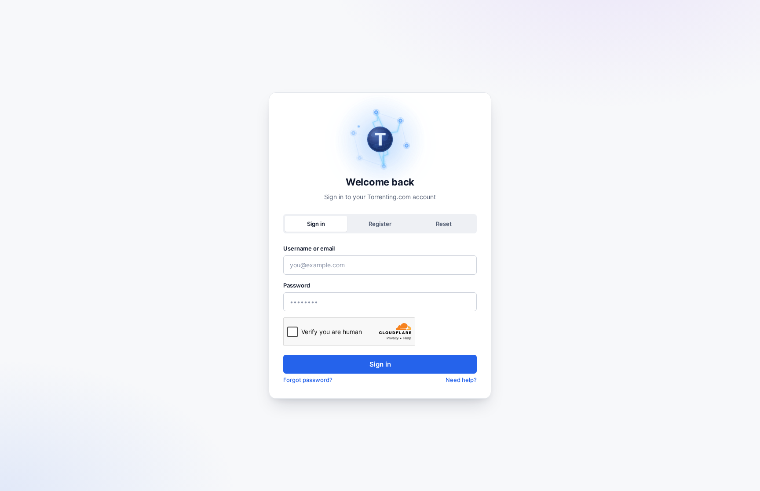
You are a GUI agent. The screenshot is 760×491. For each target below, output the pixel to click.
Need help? (461, 379)
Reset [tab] (444, 223)
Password (296, 285)
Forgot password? (307, 379)
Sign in (380, 364)
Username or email (309, 248)
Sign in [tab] (316, 223)
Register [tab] (380, 223)
